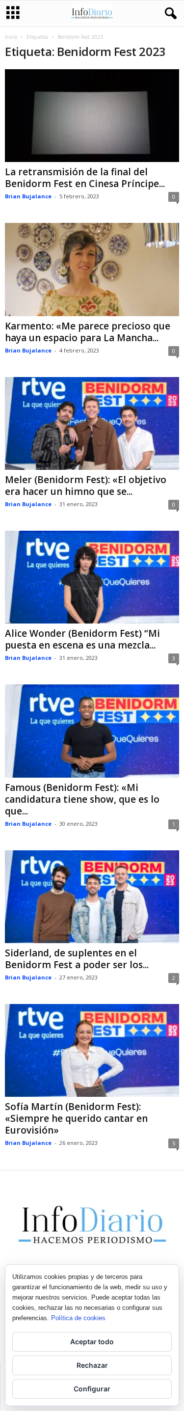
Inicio (11, 36)
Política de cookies (78, 1318)
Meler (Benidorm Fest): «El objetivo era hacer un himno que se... (85, 485)
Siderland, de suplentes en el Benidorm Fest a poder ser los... (77, 959)
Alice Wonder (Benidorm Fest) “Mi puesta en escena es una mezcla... (82, 639)
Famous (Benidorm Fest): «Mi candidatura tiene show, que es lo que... (82, 799)
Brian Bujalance (28, 196)
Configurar (92, 1388)
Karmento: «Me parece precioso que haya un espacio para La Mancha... (87, 332)
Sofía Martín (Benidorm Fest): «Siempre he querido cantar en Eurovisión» (76, 1118)
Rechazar (92, 1365)
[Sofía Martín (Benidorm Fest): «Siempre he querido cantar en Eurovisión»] (92, 1050)
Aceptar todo (92, 1341)
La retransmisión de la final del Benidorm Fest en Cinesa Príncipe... (85, 177)
